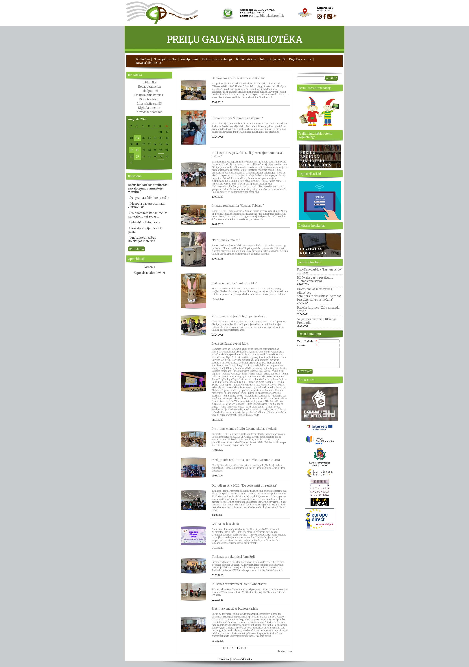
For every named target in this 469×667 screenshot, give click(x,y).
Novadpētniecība (165, 59)
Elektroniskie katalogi (217, 59)
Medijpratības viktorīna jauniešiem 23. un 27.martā (246, 460)
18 (137, 150)
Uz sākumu (284, 651)
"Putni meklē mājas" (226, 240)
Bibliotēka (143, 59)
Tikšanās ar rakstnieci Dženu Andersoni (239, 584)
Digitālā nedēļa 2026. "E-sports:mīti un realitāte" (245, 485)
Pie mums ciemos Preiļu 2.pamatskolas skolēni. (244, 428)
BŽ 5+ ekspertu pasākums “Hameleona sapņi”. (315, 279)
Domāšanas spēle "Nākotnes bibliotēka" (239, 78)
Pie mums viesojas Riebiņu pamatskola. (239, 316)
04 (137, 138)
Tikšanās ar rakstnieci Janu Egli (233, 556)
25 (137, 156)
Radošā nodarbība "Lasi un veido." (234, 283)
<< (224, 648)
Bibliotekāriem (246, 59)
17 (131, 150)
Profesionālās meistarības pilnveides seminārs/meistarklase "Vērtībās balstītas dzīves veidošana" (319, 294)
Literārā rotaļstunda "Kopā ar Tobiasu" (238, 205)
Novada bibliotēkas (149, 63)
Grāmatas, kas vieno (225, 524)
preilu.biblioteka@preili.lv (266, 15)
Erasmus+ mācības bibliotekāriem (235, 608)
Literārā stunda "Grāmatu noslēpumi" (237, 118)
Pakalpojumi (189, 59)
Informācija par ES (272, 59)
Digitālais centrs (300, 59)
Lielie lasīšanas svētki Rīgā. (230, 343)
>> (245, 648)
